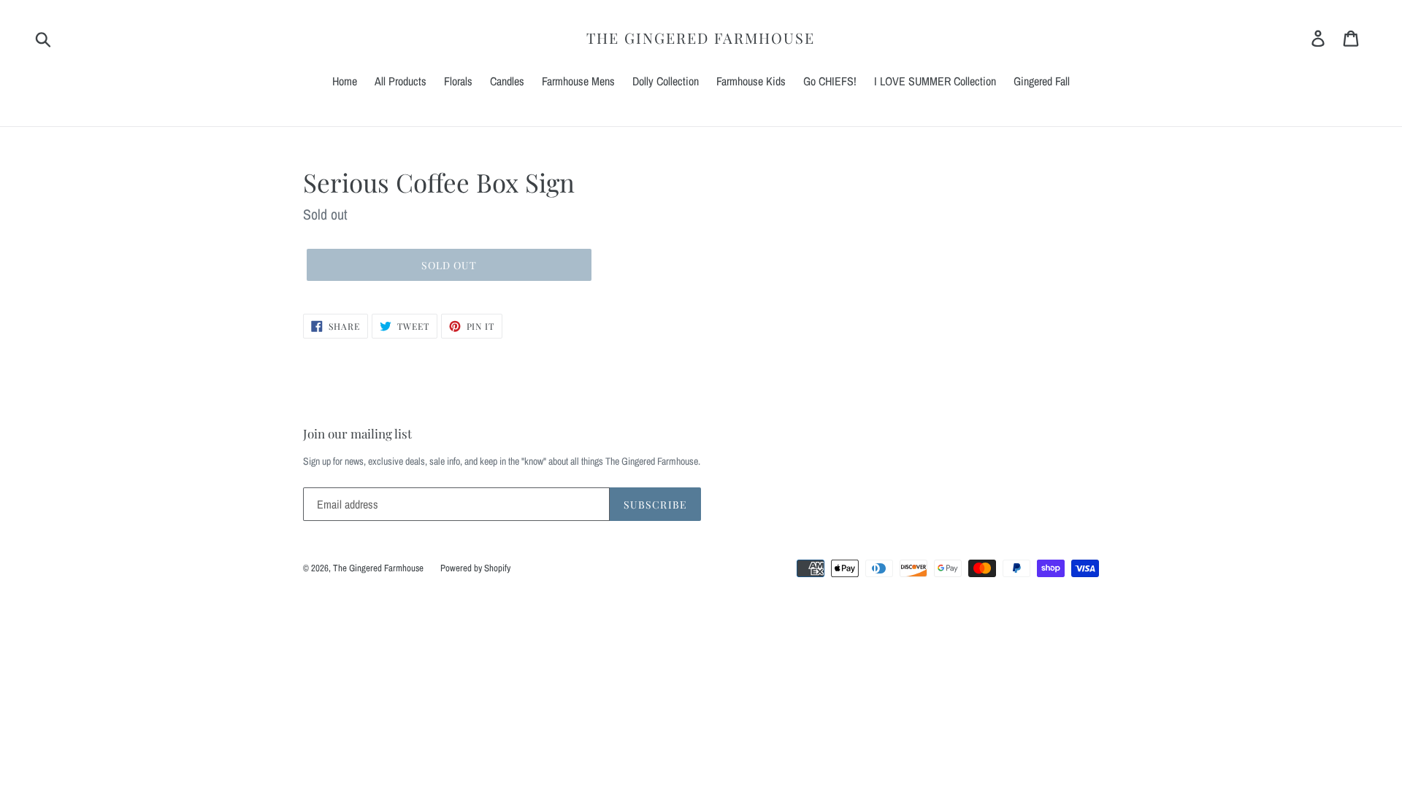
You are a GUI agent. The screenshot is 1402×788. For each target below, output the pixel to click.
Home (344, 81)
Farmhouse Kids (751, 81)
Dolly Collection (665, 81)
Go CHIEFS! (830, 81)
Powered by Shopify (475, 568)
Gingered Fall (1042, 81)
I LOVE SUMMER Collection (935, 81)
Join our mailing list (357, 433)
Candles (507, 81)
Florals (458, 81)
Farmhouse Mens (578, 81)
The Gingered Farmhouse (700, 38)
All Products (400, 81)
